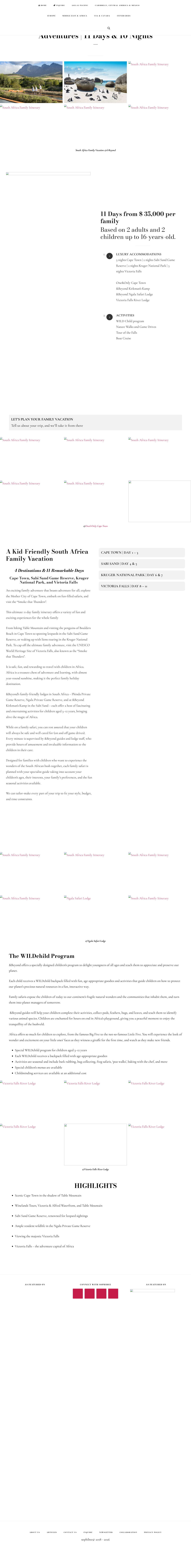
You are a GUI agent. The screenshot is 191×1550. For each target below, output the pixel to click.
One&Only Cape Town (96, 526)
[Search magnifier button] (107, 28)
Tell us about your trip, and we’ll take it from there (47, 422)
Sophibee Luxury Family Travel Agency (19, 5)
